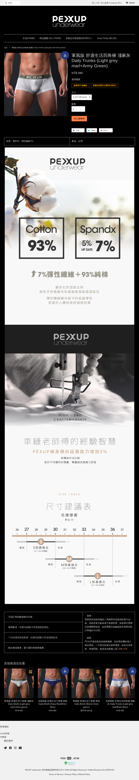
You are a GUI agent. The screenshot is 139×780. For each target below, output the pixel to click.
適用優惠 (76, 79)
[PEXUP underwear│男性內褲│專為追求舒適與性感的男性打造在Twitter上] (5, 748)
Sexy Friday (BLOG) (106, 38)
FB (125, 649)
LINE (120, 649)
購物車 (132, 3)
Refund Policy (84, 774)
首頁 (5, 48)
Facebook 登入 (115, 3)
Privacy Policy (71, 774)
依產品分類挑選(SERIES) (78, 38)
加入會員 (104, 3)
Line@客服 (4, 733)
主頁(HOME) (29, 38)
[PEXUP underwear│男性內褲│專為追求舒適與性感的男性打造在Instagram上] (15, 748)
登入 (94, 3)
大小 (74, 92)
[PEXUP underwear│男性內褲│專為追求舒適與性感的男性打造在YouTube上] (20, 748)
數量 (74, 104)
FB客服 (3, 737)
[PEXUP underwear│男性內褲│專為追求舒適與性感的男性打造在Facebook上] (10, 748)
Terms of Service (56, 774)
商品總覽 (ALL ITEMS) (50, 38)
